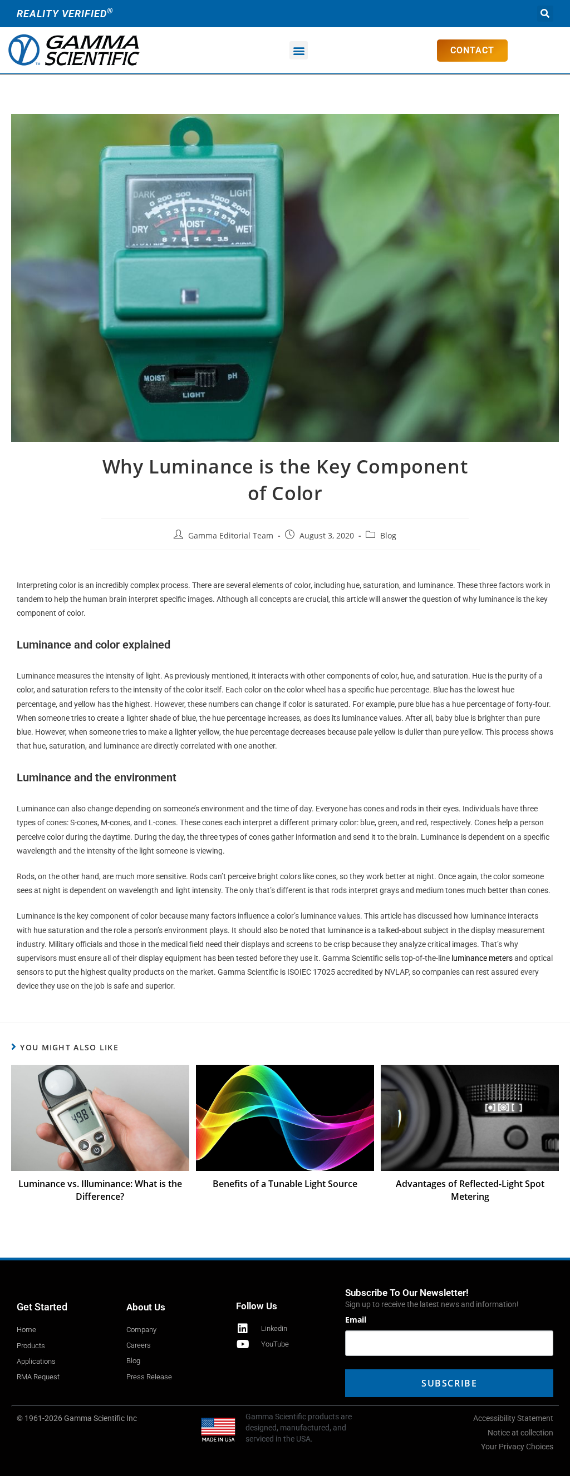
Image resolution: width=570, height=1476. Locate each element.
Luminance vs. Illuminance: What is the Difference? (100, 1190)
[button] (545, 14)
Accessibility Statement (513, 1418)
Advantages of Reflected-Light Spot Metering (470, 1190)
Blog (388, 535)
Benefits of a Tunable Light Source (285, 1184)
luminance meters (482, 958)
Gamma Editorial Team (230, 535)
